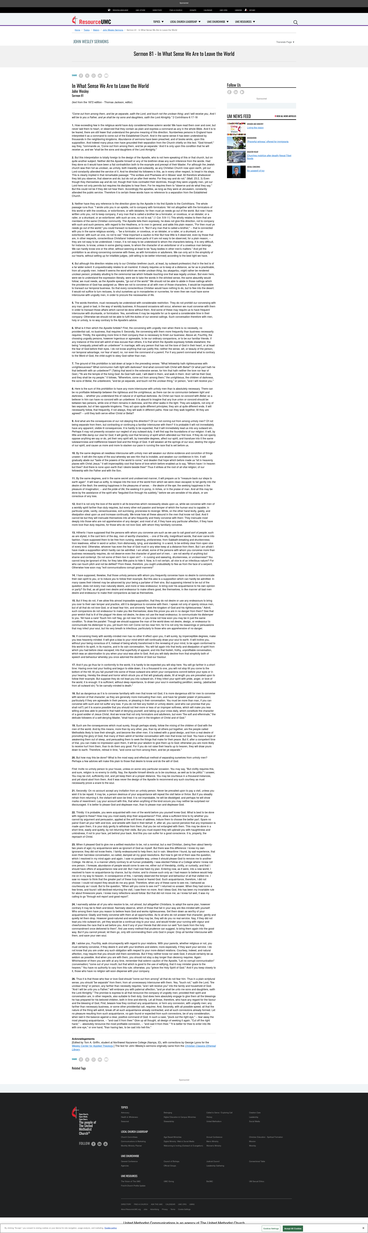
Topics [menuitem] (156, 21)
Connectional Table (257, 1161)
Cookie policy (111, 1228)
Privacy (165, 1209)
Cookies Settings (271, 1228)
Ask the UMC (157, 1204)
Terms (172, 1209)
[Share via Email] (106, 76)
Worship (252, 1145)
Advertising (154, 1209)
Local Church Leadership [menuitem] (183, 21)
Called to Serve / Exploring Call (219, 1112)
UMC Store (140, 10)
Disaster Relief (252, 151)
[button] (296, 22)
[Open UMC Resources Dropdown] (254, 22)
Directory (157, 10)
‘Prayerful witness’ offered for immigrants (268, 141)
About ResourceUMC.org (131, 1209)
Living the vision (255, 127)
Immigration (251, 137)
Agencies (125, 1165)
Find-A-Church (175, 10)
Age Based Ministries (173, 1137)
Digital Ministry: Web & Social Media (179, 1141)
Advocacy (125, 1112)
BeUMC (209, 1181)
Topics (87, 30)
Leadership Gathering (215, 1165)
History (96, 30)
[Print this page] (100, 76)
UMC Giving (169, 1181)
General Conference (129, 1161)
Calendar (208, 10)
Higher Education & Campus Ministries (180, 1117)
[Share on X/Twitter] (87, 76)
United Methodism (214, 1121)
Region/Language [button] (120, 10)
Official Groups (170, 1165)
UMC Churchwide (130, 1156)
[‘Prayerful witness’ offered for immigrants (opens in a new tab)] (236, 143)
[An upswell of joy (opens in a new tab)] (236, 172)
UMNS (191, 1204)
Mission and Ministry (255, 123)
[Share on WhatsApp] (93, 76)
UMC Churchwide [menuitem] (216, 21)
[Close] (363, 1228)
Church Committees (129, 1137)
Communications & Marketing (133, 1141)
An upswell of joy (255, 170)
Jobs (145, 1209)
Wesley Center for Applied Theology (92, 1046)
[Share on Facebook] (81, 76)
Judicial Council (213, 1161)
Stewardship (169, 1121)
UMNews (238, 10)
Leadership (253, 1117)
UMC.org (223, 10)
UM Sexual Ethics (256, 1181)
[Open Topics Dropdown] (163, 22)
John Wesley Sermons (113, 30)
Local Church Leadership (134, 1131)
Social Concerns (253, 166)
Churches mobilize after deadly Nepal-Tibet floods (269, 157)
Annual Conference (214, 1137)
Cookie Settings (184, 1209)
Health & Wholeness (129, 1117)
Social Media (254, 1121)
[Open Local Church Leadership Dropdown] (200, 22)
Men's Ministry (212, 1141)
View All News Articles (286, 116)
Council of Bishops (171, 1161)
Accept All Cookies (292, 1228)
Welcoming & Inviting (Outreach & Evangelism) (183, 1145)
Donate (193, 10)
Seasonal (125, 1121)
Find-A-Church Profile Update (133, 1185)
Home (77, 30)
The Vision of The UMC (131, 1181)
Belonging (168, 1112)
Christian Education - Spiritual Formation (266, 1137)
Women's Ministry (213, 1145)
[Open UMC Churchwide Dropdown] (228, 22)
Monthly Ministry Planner (131, 1145)
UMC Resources (129, 1176)
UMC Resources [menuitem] (243, 21)
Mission (252, 1141)
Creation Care (254, 1112)
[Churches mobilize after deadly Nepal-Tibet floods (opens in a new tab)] (236, 157)
